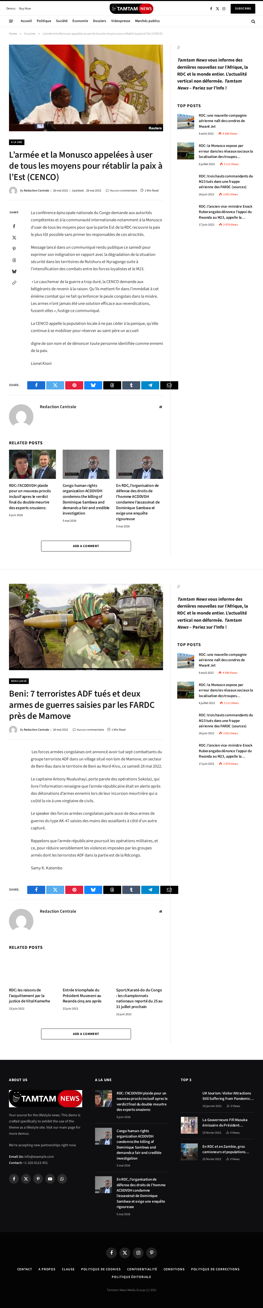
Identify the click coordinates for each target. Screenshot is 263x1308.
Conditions (174, 1269)
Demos (10, 8)
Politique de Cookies (101, 1269)
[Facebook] (14, 226)
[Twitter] (14, 238)
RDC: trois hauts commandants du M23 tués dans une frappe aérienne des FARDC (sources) (226, 182)
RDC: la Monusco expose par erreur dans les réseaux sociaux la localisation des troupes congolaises (226, 151)
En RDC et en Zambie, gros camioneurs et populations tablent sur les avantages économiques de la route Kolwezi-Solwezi (223, 1149)
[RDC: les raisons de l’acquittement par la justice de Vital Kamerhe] (32, 968)
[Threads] (14, 260)
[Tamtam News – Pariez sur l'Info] (131, 8)
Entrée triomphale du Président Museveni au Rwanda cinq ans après (82, 996)
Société (62, 21)
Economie (80, 21)
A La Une (16, 142)
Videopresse (120, 21)
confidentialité (142, 1269)
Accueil (26, 21)
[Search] (252, 21)
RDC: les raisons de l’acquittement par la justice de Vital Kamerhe (29, 996)
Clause (68, 1269)
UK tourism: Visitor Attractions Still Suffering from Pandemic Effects (226, 1096)
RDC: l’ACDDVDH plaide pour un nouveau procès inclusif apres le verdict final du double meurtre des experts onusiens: (30, 497)
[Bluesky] (14, 271)
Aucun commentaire (123, 190)
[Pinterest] (14, 249)
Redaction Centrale (36, 190)
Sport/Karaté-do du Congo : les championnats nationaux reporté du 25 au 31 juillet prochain (139, 999)
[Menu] (11, 21)
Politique (44, 21)
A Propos (47, 1269)
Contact (24, 1269)
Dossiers (99, 21)
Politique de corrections (215, 1269)
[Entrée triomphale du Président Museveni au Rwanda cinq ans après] (86, 968)
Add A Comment (86, 546)
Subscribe (243, 8)
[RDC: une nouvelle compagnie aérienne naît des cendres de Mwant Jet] (185, 120)
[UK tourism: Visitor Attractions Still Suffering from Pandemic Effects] (189, 1098)
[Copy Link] (14, 283)
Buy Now (25, 8)
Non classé (19, 681)
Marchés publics (147, 21)
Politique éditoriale (131, 1277)
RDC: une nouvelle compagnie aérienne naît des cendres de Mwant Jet (223, 121)
